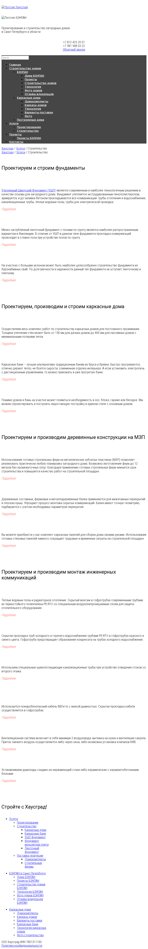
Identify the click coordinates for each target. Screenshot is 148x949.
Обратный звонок (74, 49)
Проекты (31, 79)
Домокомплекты (36, 101)
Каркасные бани (35, 833)
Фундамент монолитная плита (37, 842)
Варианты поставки (39, 112)
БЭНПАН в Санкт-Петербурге (27, 873)
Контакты (16, 142)
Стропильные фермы (33, 864)
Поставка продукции (30, 855)
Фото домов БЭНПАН (30, 895)
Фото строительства (30, 935)
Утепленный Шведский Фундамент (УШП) (29, 190)
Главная (15, 64)
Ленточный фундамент (32, 850)
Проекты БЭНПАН (29, 138)
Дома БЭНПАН (34, 75)
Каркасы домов (36, 105)
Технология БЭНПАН (30, 892)
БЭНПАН (22, 72)
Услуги (13, 123)
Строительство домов (25, 68)
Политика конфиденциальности (22, 945)
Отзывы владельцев (39, 94)
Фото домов (33, 90)
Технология (33, 86)
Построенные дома (30, 120)
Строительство (28, 131)
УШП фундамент (35, 837)
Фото (28, 116)
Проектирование (29, 127)
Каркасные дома (28, 97)
